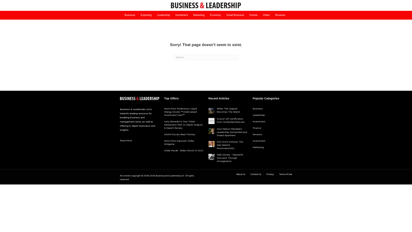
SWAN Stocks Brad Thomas (179, 134)
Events (254, 15)
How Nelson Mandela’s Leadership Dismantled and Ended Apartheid (232, 132)
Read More (126, 140)
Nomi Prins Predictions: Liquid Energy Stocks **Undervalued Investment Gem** (180, 111)
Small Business (235, 15)
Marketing (199, 15)
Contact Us (255, 174)
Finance (257, 128)
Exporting (146, 15)
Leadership (163, 15)
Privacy (270, 174)
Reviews (280, 15)
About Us (240, 174)
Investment (181, 15)
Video (266, 15)
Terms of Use (285, 174)
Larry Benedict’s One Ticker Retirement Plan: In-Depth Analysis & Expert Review (183, 124)
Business (130, 15)
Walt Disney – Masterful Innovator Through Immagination (230, 157)
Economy (215, 15)
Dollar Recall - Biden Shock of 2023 (183, 150)
